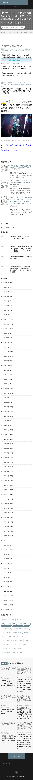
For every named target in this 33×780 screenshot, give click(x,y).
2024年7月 (6, 397)
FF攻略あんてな (17, 632)
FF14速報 (27, 624)
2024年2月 (6, 420)
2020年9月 (6, 609)
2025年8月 (6, 338)
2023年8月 (6, 448)
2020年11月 (6, 600)
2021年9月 (6, 554)
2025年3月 (6, 361)
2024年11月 (6, 379)
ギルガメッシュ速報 (16, 640)
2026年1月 (6, 315)
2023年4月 (6, 466)
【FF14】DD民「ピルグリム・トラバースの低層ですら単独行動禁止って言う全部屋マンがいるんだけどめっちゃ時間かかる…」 (16, 57)
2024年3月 (6, 416)
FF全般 (14, 7)
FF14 (25, 7)
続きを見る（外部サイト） (16, 60)
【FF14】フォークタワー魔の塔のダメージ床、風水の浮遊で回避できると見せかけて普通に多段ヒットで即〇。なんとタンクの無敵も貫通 (24, 685)
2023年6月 (6, 457)
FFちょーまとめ (6, 632)
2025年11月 (6, 324)
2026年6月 (6, 291)
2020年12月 (6, 595)
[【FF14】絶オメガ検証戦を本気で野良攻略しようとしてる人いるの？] (5, 169)
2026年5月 (6, 296)
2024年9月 (6, 388)
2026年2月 (6, 310)
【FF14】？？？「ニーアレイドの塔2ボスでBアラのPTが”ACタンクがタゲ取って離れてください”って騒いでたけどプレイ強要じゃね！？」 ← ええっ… (21, 201)
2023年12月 (6, 430)
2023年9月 (6, 443)
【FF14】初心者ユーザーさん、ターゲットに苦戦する (8, 711)
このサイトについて (6, 763)
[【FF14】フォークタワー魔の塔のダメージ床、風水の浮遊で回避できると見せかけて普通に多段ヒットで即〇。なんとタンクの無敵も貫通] (5, 250)
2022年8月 (6, 503)
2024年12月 (6, 374)
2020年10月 (6, 605)
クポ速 (26, 640)
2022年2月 (6, 531)
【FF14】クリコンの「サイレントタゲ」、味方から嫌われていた (8, 683)
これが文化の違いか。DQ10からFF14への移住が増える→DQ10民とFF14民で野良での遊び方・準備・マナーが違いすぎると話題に (24, 713)
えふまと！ (20, 636)
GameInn (25, 632)
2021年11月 (6, 545)
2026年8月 (6, 282)
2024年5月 (6, 407)
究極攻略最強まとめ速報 (8, 652)
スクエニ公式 (22, 644)
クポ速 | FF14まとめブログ (9, 644)
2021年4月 (6, 577)
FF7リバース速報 (6, 624)
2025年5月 (6, 351)
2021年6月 (6, 568)
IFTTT (3, 636)
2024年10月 (6, 384)
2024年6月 (6, 402)
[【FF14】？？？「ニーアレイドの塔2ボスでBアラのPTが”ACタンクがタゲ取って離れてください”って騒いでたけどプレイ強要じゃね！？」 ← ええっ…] (5, 200)
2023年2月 (6, 476)
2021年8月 (6, 559)
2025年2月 (6, 365)
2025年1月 (6, 370)
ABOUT (8, 7)
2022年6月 (6, 512)
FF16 (20, 7)
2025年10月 (6, 328)
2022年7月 (6, 508)
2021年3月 (6, 582)
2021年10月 (6, 549)
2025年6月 (6, 347)
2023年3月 (6, 471)
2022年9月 (6, 499)
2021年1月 (6, 591)
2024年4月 (6, 411)
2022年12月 (6, 485)
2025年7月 (6, 342)
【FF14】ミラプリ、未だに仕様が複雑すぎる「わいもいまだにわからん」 (8, 739)
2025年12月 (6, 319)
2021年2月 (6, 586)
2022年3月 (6, 526)
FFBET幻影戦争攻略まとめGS (21, 628)
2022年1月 (6, 536)
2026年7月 (6, 287)
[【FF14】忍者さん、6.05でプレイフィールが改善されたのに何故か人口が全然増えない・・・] (5, 184)
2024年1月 (6, 425)
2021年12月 (6, 540)
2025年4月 (6, 356)
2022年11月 (6, 490)
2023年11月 (6, 434)
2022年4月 (6, 522)
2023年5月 (6, 462)
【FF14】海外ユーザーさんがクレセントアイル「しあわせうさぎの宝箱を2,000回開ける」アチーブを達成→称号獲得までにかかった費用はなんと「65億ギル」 (24, 742)
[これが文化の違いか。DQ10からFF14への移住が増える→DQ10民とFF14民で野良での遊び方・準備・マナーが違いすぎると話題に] (5, 270)
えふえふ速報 (11, 636)
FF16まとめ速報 (6, 628)
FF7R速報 (19, 620)
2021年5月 (6, 572)
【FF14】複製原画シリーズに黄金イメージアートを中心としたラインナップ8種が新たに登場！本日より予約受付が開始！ (16, 91)
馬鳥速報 (19, 652)
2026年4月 (6, 301)
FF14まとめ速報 (17, 624)
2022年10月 (6, 494)
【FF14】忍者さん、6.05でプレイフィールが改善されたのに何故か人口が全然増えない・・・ (21, 182)
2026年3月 (6, 305)
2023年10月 (6, 439)
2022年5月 (6, 517)
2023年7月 (6, 453)
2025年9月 (6, 333)
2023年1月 (6, 480)
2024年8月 (6, 393)
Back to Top (16, 756)
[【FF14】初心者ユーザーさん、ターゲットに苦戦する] (5, 260)
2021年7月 (6, 563)
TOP (2, 7)
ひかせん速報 (19, 27)
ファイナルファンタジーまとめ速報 (11, 648)
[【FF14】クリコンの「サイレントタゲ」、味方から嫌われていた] (5, 240)
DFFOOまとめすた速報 (8, 620)
